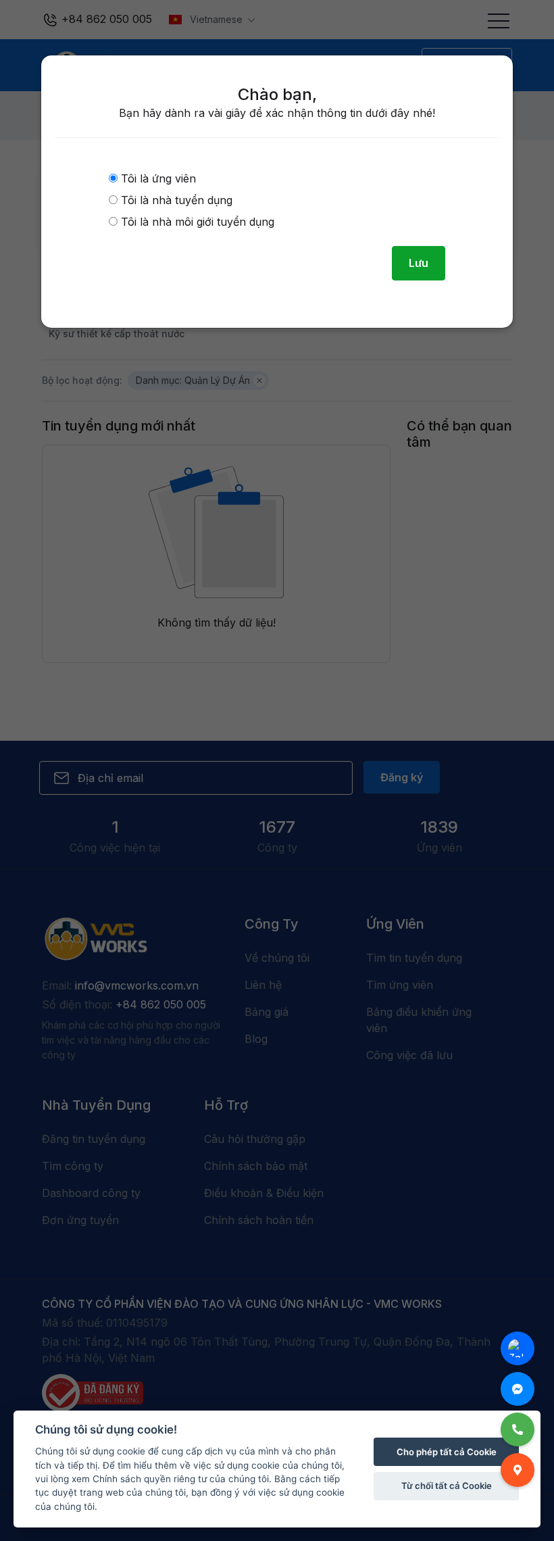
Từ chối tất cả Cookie (446, 1485)
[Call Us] (517, 1429)
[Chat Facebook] (517, 1389)
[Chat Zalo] (517, 1348)
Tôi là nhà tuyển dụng (175, 200)
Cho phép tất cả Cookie (447, 1451)
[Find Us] (517, 1470)
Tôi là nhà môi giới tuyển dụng (196, 221)
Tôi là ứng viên (157, 178)
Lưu (418, 263)
